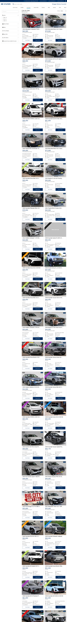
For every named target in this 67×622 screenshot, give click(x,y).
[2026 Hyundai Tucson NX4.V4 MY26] (55, 289)
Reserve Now (38, 40)
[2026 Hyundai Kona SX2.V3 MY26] (33, 259)
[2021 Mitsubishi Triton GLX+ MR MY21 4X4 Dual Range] (55, 498)
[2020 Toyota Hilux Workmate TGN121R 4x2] (33, 140)
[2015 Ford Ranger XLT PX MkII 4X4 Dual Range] (33, 498)
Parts (60, 7)
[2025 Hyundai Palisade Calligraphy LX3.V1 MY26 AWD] (55, 528)
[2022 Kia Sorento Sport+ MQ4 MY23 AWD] (33, 468)
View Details (27, 40)
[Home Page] (5, 4)
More (65, 7)
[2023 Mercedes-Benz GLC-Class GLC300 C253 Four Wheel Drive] (55, 21)
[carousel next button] (42, 21)
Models (22, 7)
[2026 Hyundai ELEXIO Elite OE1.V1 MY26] (55, 110)
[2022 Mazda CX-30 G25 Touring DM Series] (55, 170)
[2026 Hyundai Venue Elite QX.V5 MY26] (55, 379)
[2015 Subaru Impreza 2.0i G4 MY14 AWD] (33, 379)
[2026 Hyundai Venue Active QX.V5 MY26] (55, 349)
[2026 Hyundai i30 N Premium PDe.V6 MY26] (33, 587)
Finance (43, 7)
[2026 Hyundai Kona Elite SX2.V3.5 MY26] (33, 289)
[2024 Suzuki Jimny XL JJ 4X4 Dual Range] (55, 259)
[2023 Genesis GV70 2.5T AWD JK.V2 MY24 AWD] (55, 50)
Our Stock (28, 7)
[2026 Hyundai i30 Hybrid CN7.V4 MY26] (33, 557)
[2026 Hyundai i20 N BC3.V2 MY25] (55, 587)
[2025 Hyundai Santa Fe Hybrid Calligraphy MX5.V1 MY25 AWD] (55, 80)
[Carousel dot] (30, 86)
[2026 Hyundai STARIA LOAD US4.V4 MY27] (33, 408)
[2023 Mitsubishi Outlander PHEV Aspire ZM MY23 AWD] (33, 21)
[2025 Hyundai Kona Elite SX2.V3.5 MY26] (33, 50)
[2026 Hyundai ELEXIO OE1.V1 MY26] (33, 528)
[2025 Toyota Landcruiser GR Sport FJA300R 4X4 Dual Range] (33, 80)
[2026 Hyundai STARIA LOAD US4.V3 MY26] (33, 110)
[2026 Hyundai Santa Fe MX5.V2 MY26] (55, 229)
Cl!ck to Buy (15, 7)
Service (54, 7)
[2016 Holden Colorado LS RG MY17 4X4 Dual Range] (33, 319)
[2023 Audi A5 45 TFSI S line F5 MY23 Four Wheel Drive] (33, 438)
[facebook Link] (65, 1)
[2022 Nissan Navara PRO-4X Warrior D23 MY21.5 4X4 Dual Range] (55, 468)
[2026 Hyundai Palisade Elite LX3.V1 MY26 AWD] (33, 199)
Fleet (49, 7)
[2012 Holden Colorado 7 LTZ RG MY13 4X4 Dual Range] (33, 229)
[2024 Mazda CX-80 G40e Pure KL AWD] (55, 319)
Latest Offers (36, 7)
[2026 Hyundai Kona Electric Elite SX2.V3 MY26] (55, 557)
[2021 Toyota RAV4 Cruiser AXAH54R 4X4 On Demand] (55, 199)
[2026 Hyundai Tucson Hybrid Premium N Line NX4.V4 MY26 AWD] (55, 438)
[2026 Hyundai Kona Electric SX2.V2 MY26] (33, 349)
